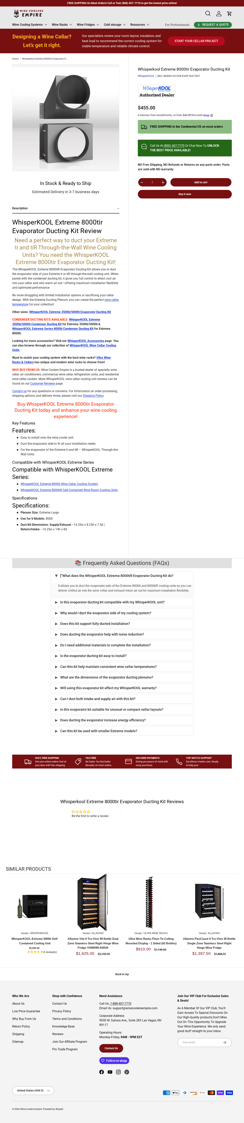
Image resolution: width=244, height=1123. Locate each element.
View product (34, 906)
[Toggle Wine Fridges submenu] (98, 24)
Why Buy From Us (24, 1019)
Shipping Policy (93, 395)
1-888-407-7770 (120, 1003)
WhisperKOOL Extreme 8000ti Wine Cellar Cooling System (59, 484)
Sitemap (17, 1041)
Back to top (122, 974)
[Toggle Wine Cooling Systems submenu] (45, 24)
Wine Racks (60, 24)
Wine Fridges (86, 24)
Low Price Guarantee (26, 1011)
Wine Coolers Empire (31, 1109)
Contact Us (59, 1003)
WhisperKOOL (146, 76)
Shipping (18, 1034)
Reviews (57, 1034)
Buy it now (185, 194)
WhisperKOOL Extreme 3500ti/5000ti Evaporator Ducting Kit (70, 312)
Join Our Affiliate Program (69, 1041)
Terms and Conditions (67, 1019)
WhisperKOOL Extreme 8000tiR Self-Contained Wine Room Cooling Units (69, 490)
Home (15, 58)
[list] (65, 118)
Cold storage (112, 24)
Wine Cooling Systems (27, 24)
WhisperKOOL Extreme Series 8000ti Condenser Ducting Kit (52, 329)
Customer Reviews (42, 383)
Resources (137, 24)
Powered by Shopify (53, 1109)
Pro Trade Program (65, 1049)
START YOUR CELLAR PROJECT (196, 41)
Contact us (19, 391)
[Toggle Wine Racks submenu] (70, 24)
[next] (234, 919)
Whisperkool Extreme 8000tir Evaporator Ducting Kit (45, 58)
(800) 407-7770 (174, 145)
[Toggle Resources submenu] (148, 24)
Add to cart (200, 182)
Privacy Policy (61, 1011)
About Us (18, 1003)
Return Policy (21, 1026)
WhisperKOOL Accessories (85, 341)
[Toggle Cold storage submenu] (124, 24)
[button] (65, 208)
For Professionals (177, 25)
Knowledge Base (63, 1026)
